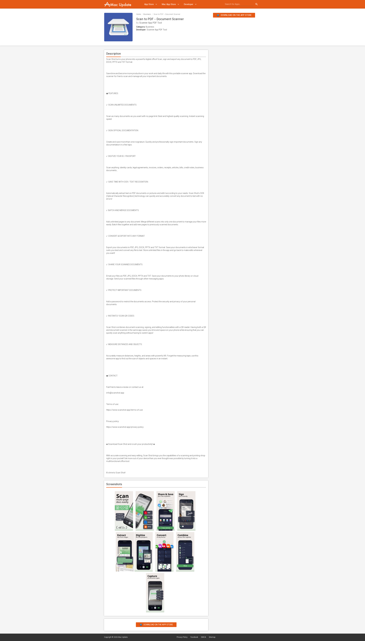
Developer (188, 4)
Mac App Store (169, 4)
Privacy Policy (182, 637)
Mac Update (123, 637)
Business (147, 14)
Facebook (194, 637)
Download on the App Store (236, 15)
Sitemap (212, 637)
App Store (149, 4)
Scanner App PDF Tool (150, 22)
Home (138, 14)
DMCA (203, 637)
